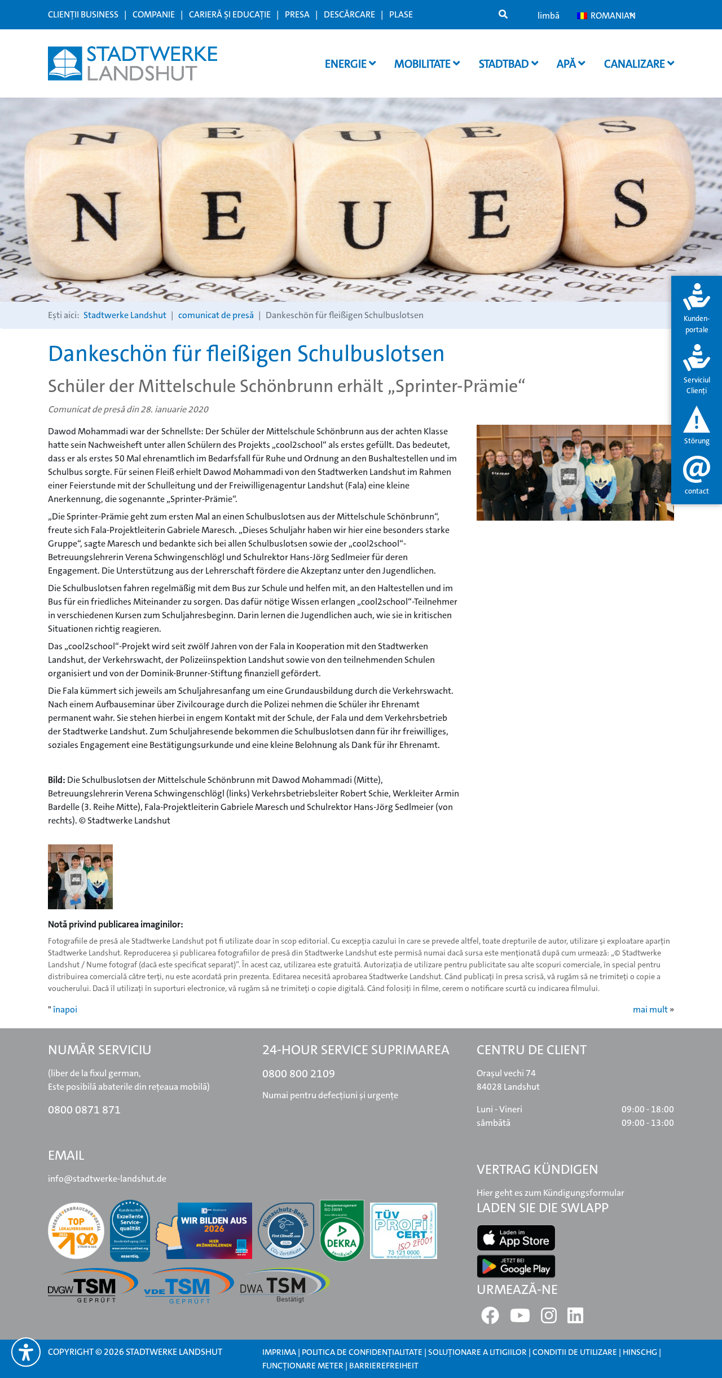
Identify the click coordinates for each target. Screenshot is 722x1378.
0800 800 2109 (298, 1073)
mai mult (650, 1009)
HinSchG (640, 1352)
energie (347, 63)
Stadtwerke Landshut (124, 315)
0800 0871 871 (84, 1109)
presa (297, 14)
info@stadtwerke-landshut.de (107, 1179)
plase (401, 14)
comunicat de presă (216, 315)
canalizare (635, 63)
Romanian (612, 15)
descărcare (349, 14)
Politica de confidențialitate (362, 1352)
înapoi (65, 1009)
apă (567, 63)
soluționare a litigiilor (477, 1352)
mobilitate (423, 63)
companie (154, 14)
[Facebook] (490, 1319)
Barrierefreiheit (384, 1365)
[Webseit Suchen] (503, 14)
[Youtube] (520, 1319)
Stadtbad (505, 63)
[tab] (696, 309)
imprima (279, 1352)
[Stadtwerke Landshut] (132, 63)
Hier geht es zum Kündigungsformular (550, 1193)
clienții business (83, 14)
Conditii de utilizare (575, 1352)
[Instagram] (548, 1319)
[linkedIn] (575, 1319)
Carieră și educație (230, 14)
